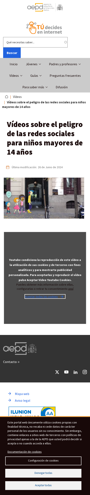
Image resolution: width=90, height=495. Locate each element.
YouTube (66, 372)
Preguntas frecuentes (65, 75)
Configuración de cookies (43, 460)
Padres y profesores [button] (63, 64)
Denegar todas (43, 473)
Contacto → (11, 362)
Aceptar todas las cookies (41, 296)
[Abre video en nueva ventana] (45, 198)
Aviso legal (22, 400)
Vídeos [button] (14, 75)
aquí (70, 289)
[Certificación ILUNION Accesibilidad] (32, 414)
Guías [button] (34, 75)
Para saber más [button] (33, 87)
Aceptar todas (43, 485)
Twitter (57, 372)
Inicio (14, 64)
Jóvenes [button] (31, 64)
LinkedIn (75, 372)
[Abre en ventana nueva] (45, 9)
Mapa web (22, 394)
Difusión (62, 87)
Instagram (84, 372)
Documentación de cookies (25, 452)
